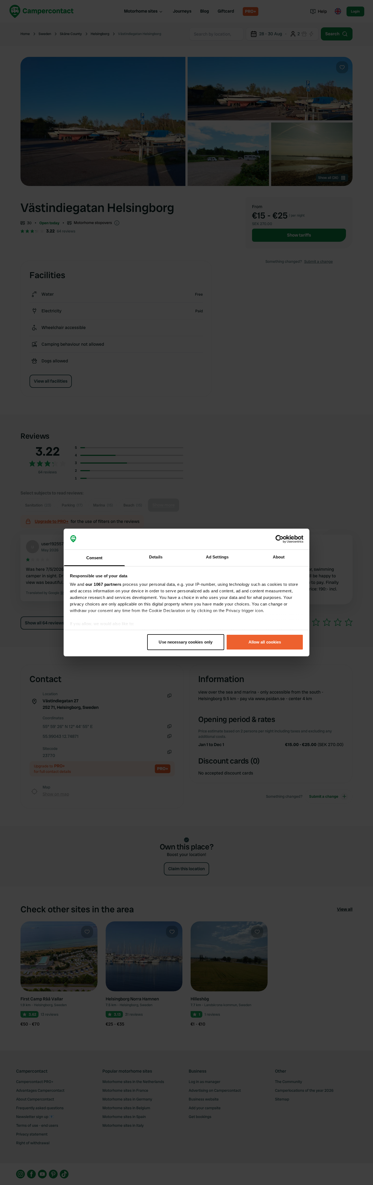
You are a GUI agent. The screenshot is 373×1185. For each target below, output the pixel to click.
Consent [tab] (94, 557)
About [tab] (279, 557)
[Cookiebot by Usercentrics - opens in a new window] (279, 539)
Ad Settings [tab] (217, 557)
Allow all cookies (264, 642)
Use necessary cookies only (185, 642)
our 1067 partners (103, 584)
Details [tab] (155, 557)
